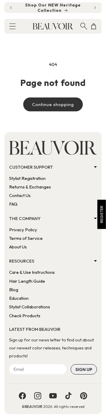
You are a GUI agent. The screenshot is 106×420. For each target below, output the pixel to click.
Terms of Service (26, 238)
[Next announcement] (95, 7)
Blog (13, 289)
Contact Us (20, 195)
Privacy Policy (23, 229)
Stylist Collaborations (29, 307)
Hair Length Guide (27, 281)
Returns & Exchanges (30, 187)
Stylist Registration (27, 178)
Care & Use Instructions (32, 272)
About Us (18, 247)
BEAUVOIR (33, 406)
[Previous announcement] (10, 7)
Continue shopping (53, 104)
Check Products (24, 315)
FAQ (13, 204)
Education (19, 298)
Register (101, 214)
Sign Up (83, 369)
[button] (12, 26)
